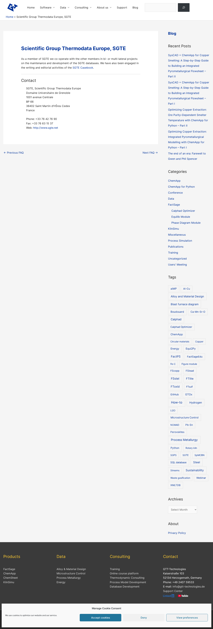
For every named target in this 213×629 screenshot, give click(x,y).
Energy (175, 348)
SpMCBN (200, 455)
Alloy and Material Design (187, 296)
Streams (174, 470)
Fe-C (173, 363)
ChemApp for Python (181, 186)
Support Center (173, 591)
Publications (175, 246)
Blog (135, 7)
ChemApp (174, 180)
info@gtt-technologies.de (189, 586)
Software (45, 7)
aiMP (174, 288)
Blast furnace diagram (185, 304)
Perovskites (177, 432)
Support (122, 7)
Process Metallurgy (184, 440)
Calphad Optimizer (183, 210)
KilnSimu (173, 228)
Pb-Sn (189, 424)
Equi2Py (191, 348)
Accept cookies (100, 617)
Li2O (172, 410)
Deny (144, 617)
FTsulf (189, 386)
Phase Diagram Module (186, 222)
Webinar (201, 477)
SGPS (173, 455)
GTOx (188, 394)
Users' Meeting (177, 264)
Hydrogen (195, 402)
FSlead (190, 370)
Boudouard (177, 311)
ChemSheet (10, 577)
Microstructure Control (185, 417)
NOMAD (174, 424)
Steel (196, 462)
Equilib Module (180, 216)
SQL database (178, 462)
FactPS (176, 356)
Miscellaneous (177, 234)
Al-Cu (186, 288)
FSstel (175, 378)
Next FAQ (150, 152)
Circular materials (179, 341)
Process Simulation (180, 240)
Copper (199, 341)
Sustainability (195, 470)
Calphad (176, 319)
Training (173, 252)
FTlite (190, 378)
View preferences (187, 617)
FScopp (174, 370)
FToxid (175, 386)
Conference (175, 192)
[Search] (184, 7)
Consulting (81, 7)
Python (175, 447)
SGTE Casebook (83, 67)
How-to (176, 402)
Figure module (189, 363)
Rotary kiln (191, 448)
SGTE (186, 455)
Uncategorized (177, 258)
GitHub (174, 394)
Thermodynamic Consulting (127, 577)
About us (102, 7)
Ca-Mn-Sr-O (198, 311)
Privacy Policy (177, 533)
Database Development (124, 586)
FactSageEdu (195, 356)
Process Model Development (128, 582)
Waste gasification (180, 477)
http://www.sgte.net (45, 127)
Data (63, 7)
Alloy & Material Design (71, 569)
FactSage (174, 204)
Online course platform (124, 573)
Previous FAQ (14, 152)
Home (31, 7)
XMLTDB (175, 485)
